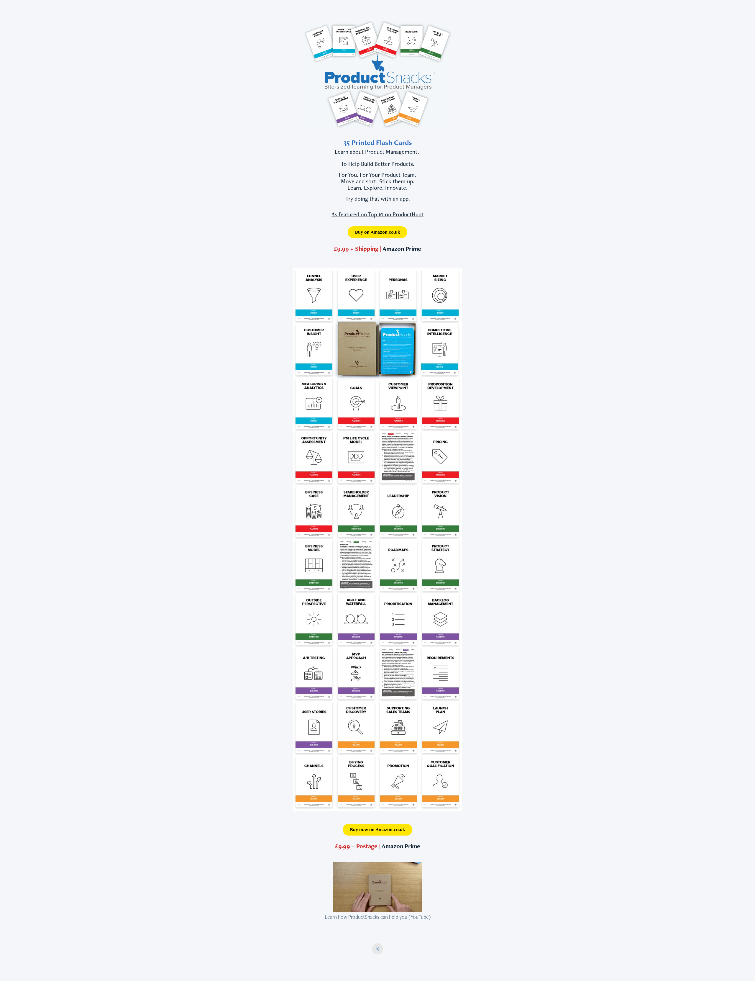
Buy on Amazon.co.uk (377, 232)
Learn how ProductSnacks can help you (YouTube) (378, 916)
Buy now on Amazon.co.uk (377, 829)
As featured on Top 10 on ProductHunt (377, 214)
